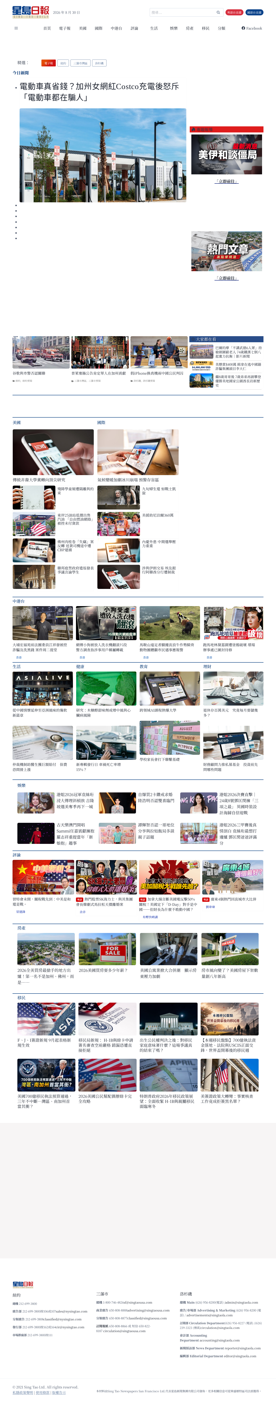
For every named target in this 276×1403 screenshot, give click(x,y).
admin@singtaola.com (241, 1302)
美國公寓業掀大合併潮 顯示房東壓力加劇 (168, 973)
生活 (17, 666)
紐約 (18, 380)
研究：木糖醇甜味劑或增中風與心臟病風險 (103, 713)
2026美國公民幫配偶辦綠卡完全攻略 (105, 1099)
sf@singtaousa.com (138, 1302)
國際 (98, 28)
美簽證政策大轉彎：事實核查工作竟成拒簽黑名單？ (227, 1099)
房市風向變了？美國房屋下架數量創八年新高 (229, 973)
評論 (17, 855)
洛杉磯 (137, 380)
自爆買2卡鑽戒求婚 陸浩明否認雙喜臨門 (156, 797)
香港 (19, 657)
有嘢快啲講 (150, 917)
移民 (206, 28)
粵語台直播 (234, 12)
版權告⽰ (59, 1392)
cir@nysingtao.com (70, 1327)
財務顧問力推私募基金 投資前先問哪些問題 (230, 767)
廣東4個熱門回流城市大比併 (229, 899)
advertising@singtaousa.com (148, 1310)
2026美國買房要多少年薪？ (103, 970)
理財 (207, 666)
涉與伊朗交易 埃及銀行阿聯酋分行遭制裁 (159, 570)
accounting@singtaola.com (220, 1340)
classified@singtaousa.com (147, 1318)
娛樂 (174, 28)
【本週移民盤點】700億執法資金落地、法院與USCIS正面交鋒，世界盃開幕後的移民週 (228, 1045)
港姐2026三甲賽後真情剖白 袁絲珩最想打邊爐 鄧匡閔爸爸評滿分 (238, 834)
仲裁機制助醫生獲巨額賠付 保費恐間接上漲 (40, 767)
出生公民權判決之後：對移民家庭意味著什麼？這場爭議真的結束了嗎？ (166, 1045)
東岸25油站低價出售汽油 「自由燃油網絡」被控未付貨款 (75, 519)
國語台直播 (254, 12)
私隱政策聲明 (23, 1392)
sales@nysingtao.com (71, 1311)
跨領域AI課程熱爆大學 (158, 710)
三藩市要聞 (94, 380)
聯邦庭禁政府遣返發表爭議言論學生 (75, 570)
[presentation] (103, 155)
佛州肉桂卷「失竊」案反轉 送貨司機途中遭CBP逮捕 (75, 545)
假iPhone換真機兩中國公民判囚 (157, 373)
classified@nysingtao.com (62, 1319)
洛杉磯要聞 (149, 380)
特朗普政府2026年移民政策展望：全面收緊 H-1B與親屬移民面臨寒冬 (167, 1101)
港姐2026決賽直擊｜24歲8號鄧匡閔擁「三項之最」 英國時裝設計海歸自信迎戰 (238, 803)
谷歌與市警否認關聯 (29, 373)
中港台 (116, 28)
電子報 (65, 28)
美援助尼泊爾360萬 (158, 515)
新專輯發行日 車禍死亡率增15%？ (98, 767)
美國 (82, 28)
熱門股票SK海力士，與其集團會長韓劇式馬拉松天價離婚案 (104, 902)
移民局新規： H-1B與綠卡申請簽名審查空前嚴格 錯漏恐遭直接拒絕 (105, 1045)
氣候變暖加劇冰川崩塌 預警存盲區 (128, 479)
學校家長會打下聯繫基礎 (160, 759)
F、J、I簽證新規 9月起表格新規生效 (44, 1042)
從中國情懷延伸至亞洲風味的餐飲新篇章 (40, 713)
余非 (83, 912)
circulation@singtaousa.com (124, 1331)
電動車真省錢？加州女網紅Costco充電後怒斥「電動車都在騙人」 (99, 92)
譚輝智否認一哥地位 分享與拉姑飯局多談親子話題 (156, 831)
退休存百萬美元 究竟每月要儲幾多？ (230, 713)
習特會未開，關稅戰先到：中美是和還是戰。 (42, 902)
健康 (80, 666)
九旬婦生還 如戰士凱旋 (159, 491)
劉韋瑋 (210, 907)
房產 (190, 28)
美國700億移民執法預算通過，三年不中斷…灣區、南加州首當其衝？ (45, 1101)
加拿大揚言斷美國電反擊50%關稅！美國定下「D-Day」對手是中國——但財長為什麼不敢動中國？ (168, 904)
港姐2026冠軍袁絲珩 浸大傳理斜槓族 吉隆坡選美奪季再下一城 (75, 800)
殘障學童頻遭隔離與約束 (75, 491)
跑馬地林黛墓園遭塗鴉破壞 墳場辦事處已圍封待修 (229, 647)
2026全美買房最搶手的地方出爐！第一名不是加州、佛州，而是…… (45, 976)
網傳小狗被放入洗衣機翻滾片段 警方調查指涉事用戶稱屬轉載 (101, 647)
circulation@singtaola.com (220, 1327)
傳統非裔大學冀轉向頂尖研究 (39, 479)
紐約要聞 (27, 380)
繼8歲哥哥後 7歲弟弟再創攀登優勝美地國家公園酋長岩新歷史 (238, 380)
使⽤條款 (43, 1392)
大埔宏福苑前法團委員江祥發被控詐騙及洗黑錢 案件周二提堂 (40, 647)
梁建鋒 (20, 911)
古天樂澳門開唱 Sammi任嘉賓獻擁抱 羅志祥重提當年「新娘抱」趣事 (75, 834)
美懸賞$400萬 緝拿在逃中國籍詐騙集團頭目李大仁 (238, 366)
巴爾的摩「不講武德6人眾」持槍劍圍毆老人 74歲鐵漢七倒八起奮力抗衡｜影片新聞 (238, 351)
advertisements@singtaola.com (209, 1315)
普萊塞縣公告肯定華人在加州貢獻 (98, 373)
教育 (144, 666)
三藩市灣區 (80, 380)
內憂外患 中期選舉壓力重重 (159, 543)
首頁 (47, 28)
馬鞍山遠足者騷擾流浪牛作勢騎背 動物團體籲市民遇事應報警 (167, 647)
